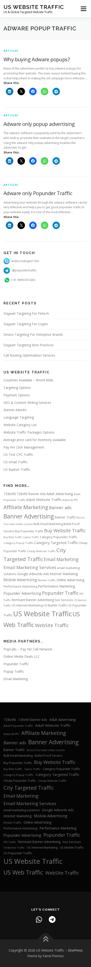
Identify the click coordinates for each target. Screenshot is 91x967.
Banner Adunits (15, 410)
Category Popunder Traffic (58, 537)
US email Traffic (16, 462)
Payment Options (17, 395)
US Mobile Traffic (55, 605)
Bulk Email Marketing (48, 524)
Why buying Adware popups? (37, 59)
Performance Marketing (56, 586)
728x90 (10, 493)
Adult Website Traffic (44, 499)
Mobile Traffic (47, 580)
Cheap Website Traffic (41, 551)
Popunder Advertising (22, 593)
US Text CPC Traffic (18, 454)
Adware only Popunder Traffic (38, 193)
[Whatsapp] (38, 919)
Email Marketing (61, 559)
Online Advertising (70, 579)
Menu (83, 9)
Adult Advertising (59, 493)
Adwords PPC (70, 500)
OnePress (75, 950)
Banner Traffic (65, 517)
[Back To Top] (45, 939)
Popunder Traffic (60, 593)
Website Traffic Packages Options (29, 432)
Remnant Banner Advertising (33, 600)
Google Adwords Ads (33, 574)
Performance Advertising (20, 586)
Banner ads (60, 507)
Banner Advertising (29, 516)
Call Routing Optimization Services (29, 355)
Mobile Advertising (20, 579)
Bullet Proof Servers (48, 756)
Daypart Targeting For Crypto (26, 324)
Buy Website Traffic (65, 530)
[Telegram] (52, 919)
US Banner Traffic (17, 469)
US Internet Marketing (27, 605)
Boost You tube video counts (46, 750)
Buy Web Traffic (13, 537)
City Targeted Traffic (29, 787)
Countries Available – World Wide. (29, 380)
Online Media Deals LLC (22, 656)
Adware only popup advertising (39, 123)
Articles (11, 50)
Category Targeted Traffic (56, 542)
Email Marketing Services (30, 567)
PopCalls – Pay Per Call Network (28, 649)
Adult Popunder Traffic (18, 725)
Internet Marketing (64, 574)
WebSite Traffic (52, 625)
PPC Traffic (10, 842)
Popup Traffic (14, 671)
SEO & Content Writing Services (27, 402)
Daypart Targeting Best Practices (29, 345)
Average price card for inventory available (35, 440)
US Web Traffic (23, 872)
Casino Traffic (31, 537)
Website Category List (20, 425)
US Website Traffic (34, 7)
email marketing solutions (22, 810)
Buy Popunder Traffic (29, 531)
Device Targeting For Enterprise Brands (33, 334)
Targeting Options (17, 387)
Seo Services (64, 600)
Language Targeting (19, 417)
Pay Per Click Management (24, 447)
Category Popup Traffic (19, 543)
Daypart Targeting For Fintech (26, 313)
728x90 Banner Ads (31, 494)
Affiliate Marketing (26, 507)
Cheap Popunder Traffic (20, 781)
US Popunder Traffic (18, 853)
